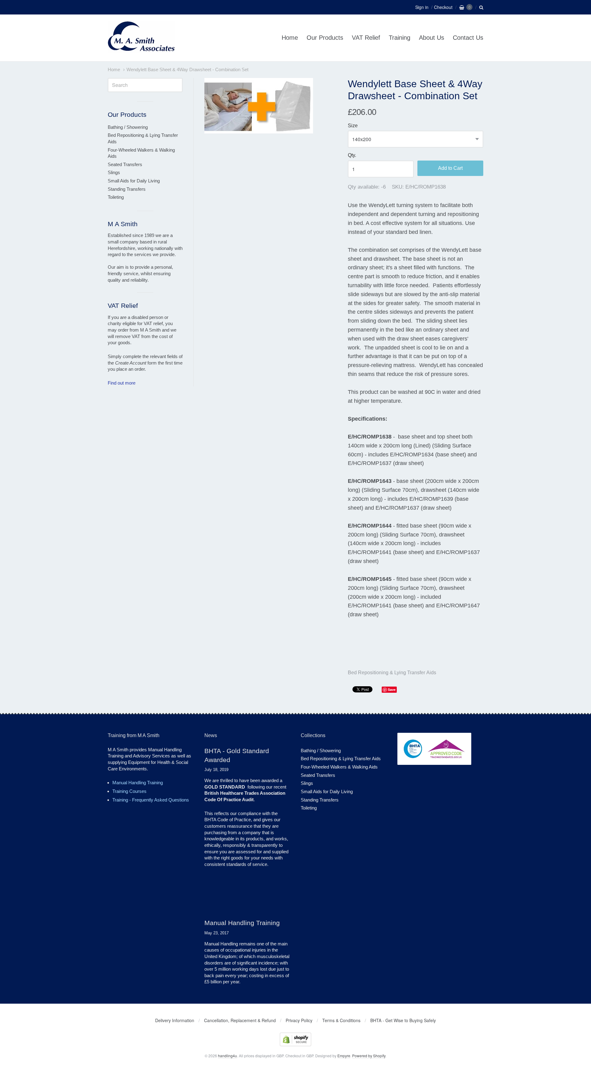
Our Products (325, 37)
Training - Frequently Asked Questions (150, 799)
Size (353, 125)
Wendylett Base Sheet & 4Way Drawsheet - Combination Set (187, 69)
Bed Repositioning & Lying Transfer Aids (392, 672)
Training (399, 37)
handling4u (227, 1055)
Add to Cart (450, 168)
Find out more (121, 383)
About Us (431, 37)
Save (392, 689)
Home (290, 37)
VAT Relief (366, 37)
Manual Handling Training (137, 782)
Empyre (343, 1055)
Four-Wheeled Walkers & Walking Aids (141, 153)
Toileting (116, 197)
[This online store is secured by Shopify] (295, 1044)
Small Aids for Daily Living (134, 180)
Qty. (352, 155)
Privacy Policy (299, 1020)
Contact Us (468, 37)
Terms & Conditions (341, 1020)
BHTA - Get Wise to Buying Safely (403, 1020)
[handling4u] (141, 50)
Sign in (421, 7)
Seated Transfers (125, 164)
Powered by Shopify (368, 1055)
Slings (114, 172)
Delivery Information (174, 1020)
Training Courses (129, 791)
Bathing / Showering (128, 127)
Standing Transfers (127, 189)
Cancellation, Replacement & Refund (240, 1020)
